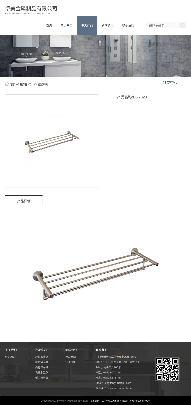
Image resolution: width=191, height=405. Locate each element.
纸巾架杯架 (41, 377)
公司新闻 (70, 356)
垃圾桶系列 (41, 356)
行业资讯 (70, 362)
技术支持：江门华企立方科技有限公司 (109, 400)
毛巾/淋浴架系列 (38, 84)
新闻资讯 (108, 25)
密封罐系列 (41, 362)
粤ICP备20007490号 (139, 400)
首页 (49, 25)
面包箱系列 (41, 367)
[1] (95, 56)
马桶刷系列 (41, 372)
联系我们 (128, 25)
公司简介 (10, 356)
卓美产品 (87, 25)
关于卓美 (67, 25)
